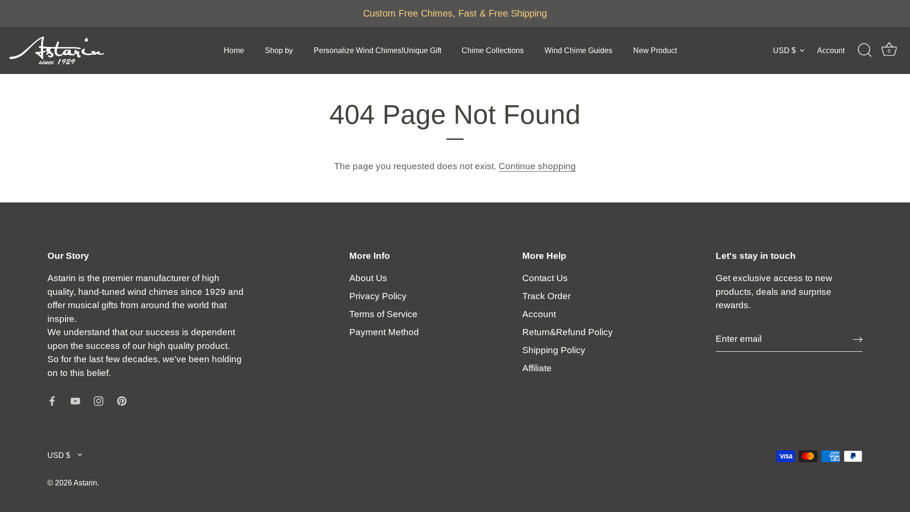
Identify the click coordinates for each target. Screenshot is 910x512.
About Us (368, 278)
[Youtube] (75, 400)
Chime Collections (493, 50)
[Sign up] (858, 339)
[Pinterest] (122, 400)
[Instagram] (98, 400)
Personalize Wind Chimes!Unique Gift (377, 50)
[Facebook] (52, 400)
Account (831, 50)
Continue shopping (537, 166)
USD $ (784, 50)
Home (234, 50)
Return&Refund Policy (567, 332)
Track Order (546, 296)
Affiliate (537, 368)
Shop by (279, 50)
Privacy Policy (378, 296)
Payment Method (384, 332)
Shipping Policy (553, 350)
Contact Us (545, 278)
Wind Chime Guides (578, 50)
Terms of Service (383, 314)
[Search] (864, 50)
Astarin (85, 482)
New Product (655, 50)
